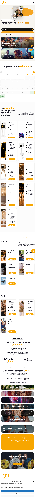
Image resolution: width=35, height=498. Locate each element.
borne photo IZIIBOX (18, 350)
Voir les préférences (17, 495)
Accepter (17, 490)
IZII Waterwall (29, 164)
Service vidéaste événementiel (11, 266)
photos (25, 236)
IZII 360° (28, 122)
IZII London (11, 184)
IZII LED (28, 142)
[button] (33, 481)
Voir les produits (17, 32)
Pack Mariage (29, 301)
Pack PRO (10, 319)
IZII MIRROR (11, 142)
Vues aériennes (12, 278)
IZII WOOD (11, 164)
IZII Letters (28, 184)
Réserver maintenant (5, 29)
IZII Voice (10, 210)
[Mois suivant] (34, 72)
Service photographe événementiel (29, 252)
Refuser (17, 493)
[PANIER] (31, 2)
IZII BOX (10, 122)
